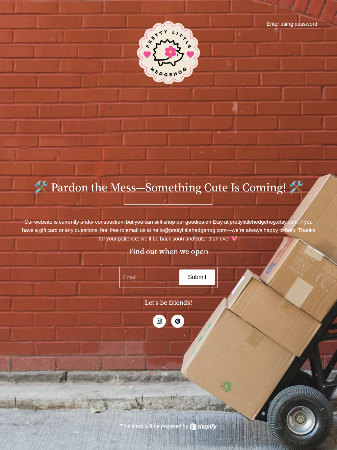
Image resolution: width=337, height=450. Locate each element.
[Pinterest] (177, 321)
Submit (197, 277)
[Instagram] (159, 321)
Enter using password (292, 24)
